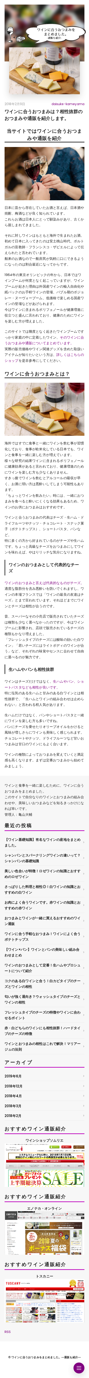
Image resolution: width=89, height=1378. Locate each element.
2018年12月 (14, 1086)
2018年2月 (13, 1115)
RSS (8, 1331)
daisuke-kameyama (68, 104)
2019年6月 (13, 1076)
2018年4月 (13, 1096)
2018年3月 (13, 1106)
